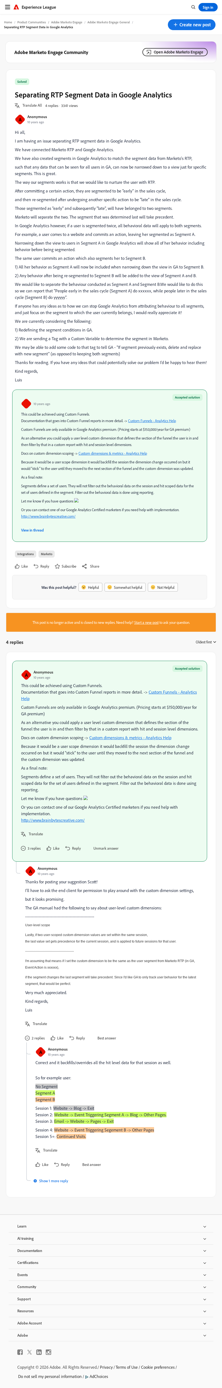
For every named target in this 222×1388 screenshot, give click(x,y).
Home (8, 22)
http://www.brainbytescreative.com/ (48, 516)
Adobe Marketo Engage (66, 22)
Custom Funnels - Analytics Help (152, 420)
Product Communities (31, 22)
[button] (192, 24)
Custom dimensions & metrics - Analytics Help (113, 453)
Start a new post (146, 622)
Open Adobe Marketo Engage (178, 52)
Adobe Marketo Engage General (108, 22)
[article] (109, 761)
